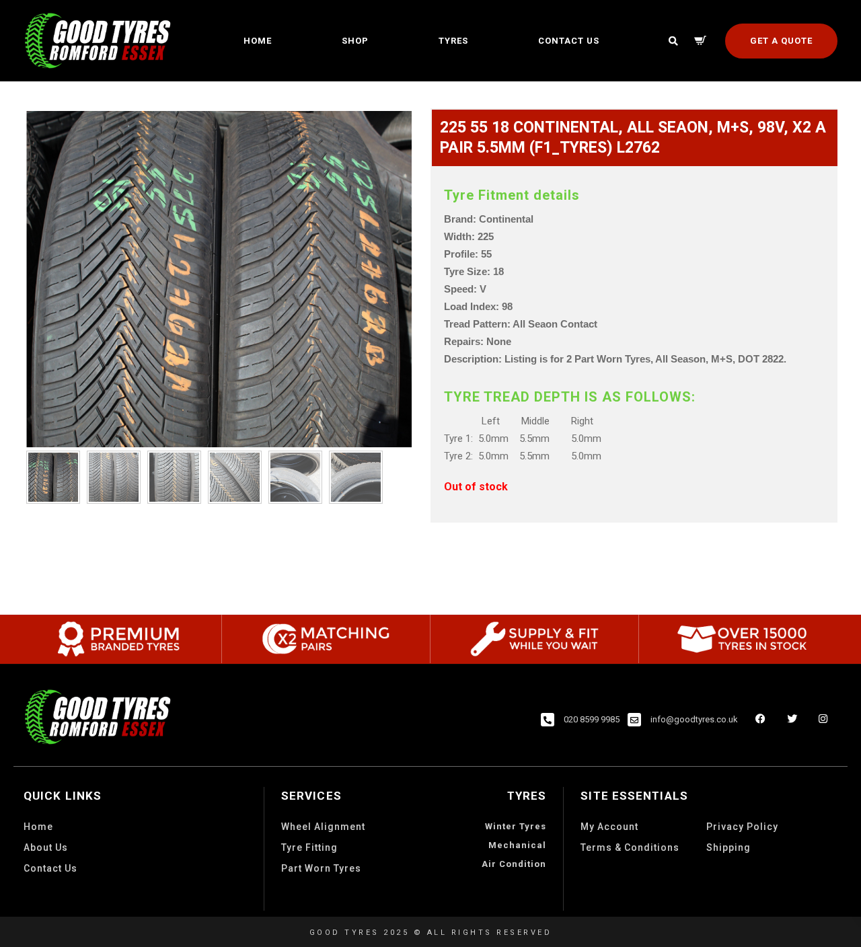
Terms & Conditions (630, 847)
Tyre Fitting (309, 847)
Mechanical (517, 845)
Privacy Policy (742, 826)
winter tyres (515, 826)
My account (609, 826)
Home (258, 41)
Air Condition (514, 864)
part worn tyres (321, 868)
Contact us (568, 41)
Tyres (453, 41)
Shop (355, 41)
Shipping (728, 847)
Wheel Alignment (323, 826)
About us (46, 847)
